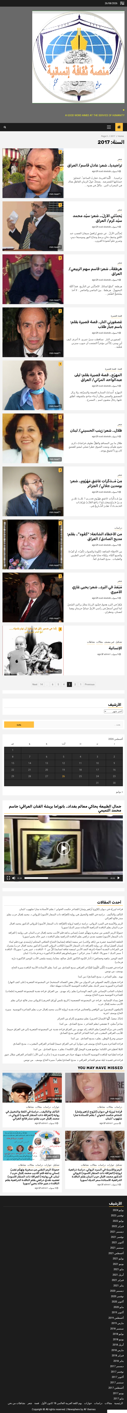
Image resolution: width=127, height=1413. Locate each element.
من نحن (12, 1403)
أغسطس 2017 (116, 1387)
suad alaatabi (104, 171)
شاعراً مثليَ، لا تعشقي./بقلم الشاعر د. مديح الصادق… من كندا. (91, 1023)
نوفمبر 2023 (117, 1215)
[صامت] (13, 878)
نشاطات (91, 642)
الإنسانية (115, 648)
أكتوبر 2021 (118, 1242)
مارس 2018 (117, 1350)
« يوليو (119, 791)
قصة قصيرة (116, 315)
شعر (120, 159)
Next (34, 684)
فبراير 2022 (118, 1226)
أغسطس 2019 (116, 1317)
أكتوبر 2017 (118, 1377)
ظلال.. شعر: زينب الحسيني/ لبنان (96, 430)
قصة (120, 368)
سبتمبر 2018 (117, 1328)
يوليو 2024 (118, 1210)
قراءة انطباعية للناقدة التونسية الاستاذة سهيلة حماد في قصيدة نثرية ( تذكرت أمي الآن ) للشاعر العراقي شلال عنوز (63, 1054)
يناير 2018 (118, 1360)
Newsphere (74, 1409)
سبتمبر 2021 (117, 1247)
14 (41, 684)
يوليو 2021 (118, 1258)
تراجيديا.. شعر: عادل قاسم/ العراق (94, 165)
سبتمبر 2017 (117, 1382)
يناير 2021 (118, 1285)
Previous (90, 684)
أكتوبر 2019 (118, 1312)
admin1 (107, 654)
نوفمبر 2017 (117, 1371)
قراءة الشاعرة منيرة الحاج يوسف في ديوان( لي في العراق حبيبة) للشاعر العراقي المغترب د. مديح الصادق (68, 1043)
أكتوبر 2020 (118, 1301)
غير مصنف (109, 642)
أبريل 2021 (118, 1274)
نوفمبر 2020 (117, 1296)
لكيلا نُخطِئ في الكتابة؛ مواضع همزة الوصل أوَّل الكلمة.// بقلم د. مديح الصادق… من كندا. (78, 1049)
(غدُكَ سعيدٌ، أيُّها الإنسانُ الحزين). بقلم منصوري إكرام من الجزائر (90, 1018)
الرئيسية (118, 1403)
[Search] (5, 127)
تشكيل (119, 642)
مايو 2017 (119, 1398)
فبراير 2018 (118, 1355)
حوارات (55, 1107)
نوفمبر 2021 (117, 1237)
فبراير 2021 (118, 1280)
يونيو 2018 (118, 1339)
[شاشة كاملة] (8, 878)
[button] (63, 848)
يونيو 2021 (118, 1264)
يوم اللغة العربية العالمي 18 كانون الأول (61, 1403)
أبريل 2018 (118, 1344)
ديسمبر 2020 (117, 1290)
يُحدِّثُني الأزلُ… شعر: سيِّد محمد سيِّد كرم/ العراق (97, 218)
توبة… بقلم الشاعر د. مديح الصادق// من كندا (100, 976)
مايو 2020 (119, 1307)
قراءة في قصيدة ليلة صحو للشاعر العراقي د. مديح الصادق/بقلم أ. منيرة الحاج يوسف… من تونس (73, 1060)
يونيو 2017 (118, 1393)
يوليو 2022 (118, 1220)
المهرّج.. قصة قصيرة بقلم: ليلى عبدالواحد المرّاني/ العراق (98, 377)
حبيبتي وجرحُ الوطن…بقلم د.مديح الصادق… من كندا (97, 1038)
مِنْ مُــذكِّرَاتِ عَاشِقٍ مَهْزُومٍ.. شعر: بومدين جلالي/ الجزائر (96, 483)
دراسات (118, 528)
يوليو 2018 (118, 1333)
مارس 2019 (117, 1323)
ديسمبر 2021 (117, 1231)
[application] (63, 848)
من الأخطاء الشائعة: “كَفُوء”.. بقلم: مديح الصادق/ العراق (94, 536)
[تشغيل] (118, 878)
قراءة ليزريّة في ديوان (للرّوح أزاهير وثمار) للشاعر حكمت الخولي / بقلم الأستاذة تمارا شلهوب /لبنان (71, 909)
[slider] (66, 878)
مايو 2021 (119, 1269)
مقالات (99, 642)
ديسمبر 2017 (117, 1366)
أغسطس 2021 (116, 1253)
